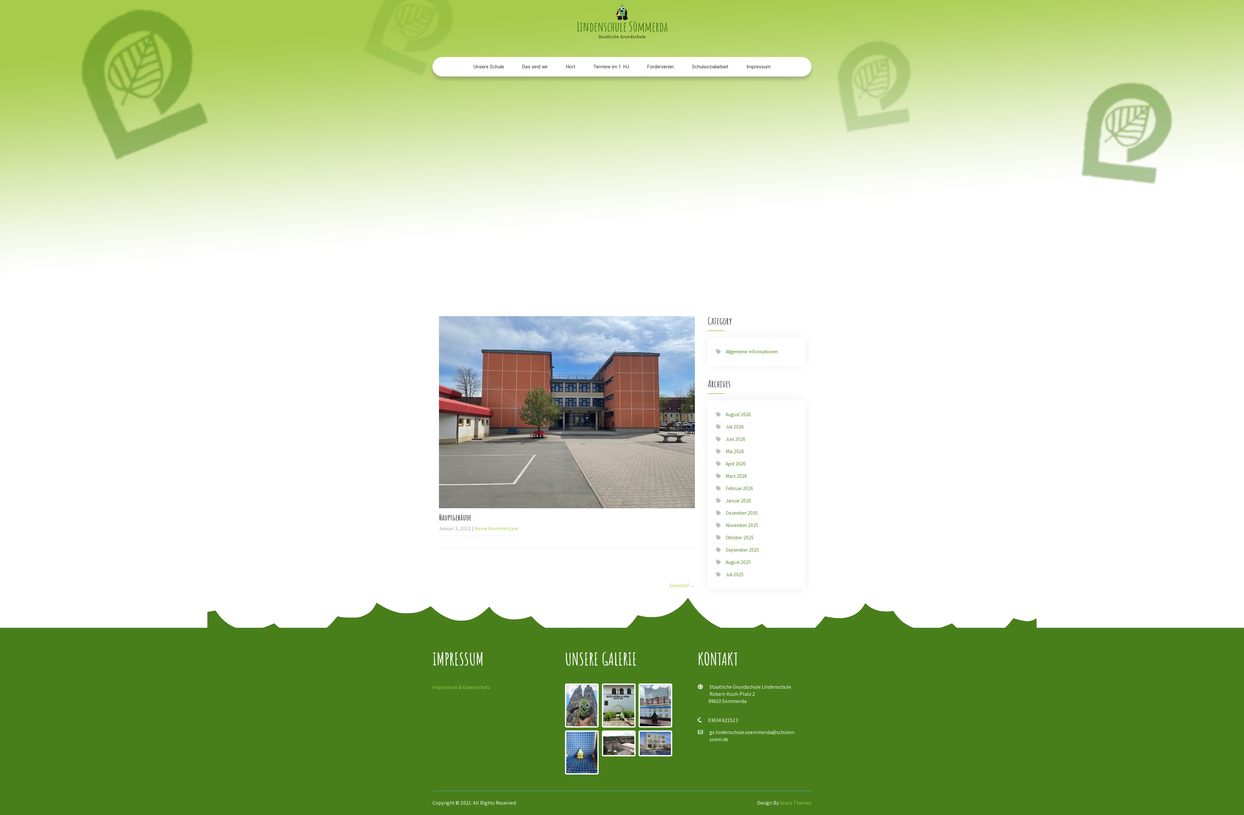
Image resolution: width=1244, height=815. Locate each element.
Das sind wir (535, 67)
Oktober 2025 (740, 537)
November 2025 (742, 525)
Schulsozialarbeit (710, 67)
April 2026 (736, 464)
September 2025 (742, 550)
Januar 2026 (738, 501)
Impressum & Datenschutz (461, 687)
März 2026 (736, 476)
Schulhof (682, 585)
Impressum (758, 67)
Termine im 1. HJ (611, 67)
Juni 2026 (735, 439)
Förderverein (660, 67)
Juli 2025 (734, 574)
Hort (570, 67)
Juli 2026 (735, 427)
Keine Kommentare (496, 528)
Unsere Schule (489, 67)
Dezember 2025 (742, 513)
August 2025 (738, 562)
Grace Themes (796, 802)
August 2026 (738, 414)
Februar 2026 (739, 488)
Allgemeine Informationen (752, 352)
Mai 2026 (735, 451)
